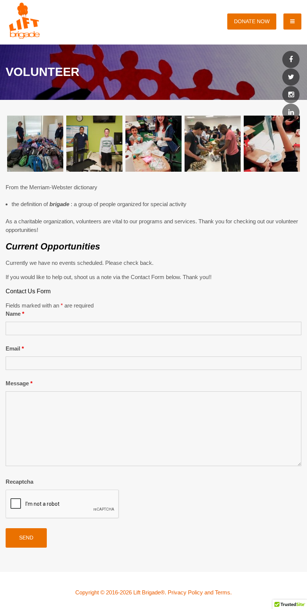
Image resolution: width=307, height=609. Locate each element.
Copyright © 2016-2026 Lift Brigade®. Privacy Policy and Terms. (153, 592)
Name (15, 313)
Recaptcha (19, 481)
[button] (35, 145)
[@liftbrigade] (290, 59)
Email (15, 348)
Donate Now (252, 21)
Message (19, 383)
